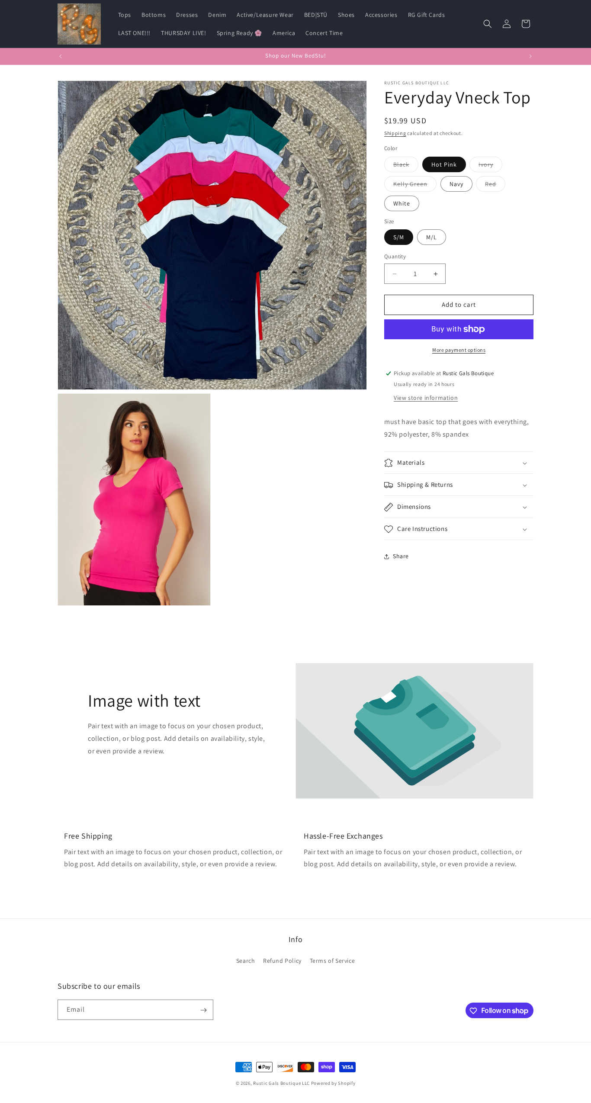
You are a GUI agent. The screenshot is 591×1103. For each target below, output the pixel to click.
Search (245, 960)
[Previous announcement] (60, 56)
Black (405, 166)
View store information (426, 398)
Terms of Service (332, 960)
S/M (398, 237)
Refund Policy (282, 960)
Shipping (395, 133)
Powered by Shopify (333, 1083)
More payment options (458, 350)
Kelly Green (415, 186)
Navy (456, 184)
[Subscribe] (203, 1010)
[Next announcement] (530, 56)
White (401, 203)
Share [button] (401, 556)
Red (495, 186)
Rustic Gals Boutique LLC (282, 1083)
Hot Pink (444, 164)
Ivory (490, 166)
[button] (487, 23)
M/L (431, 237)
